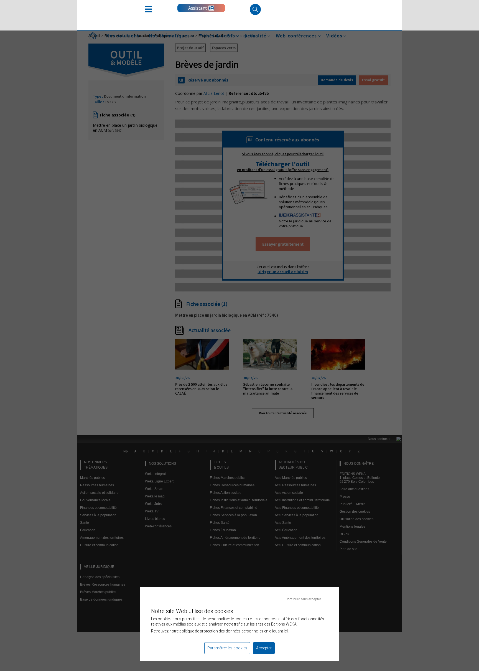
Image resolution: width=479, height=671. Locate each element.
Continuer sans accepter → (305, 599)
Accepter (264, 647)
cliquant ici (278, 631)
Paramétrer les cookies (227, 647)
